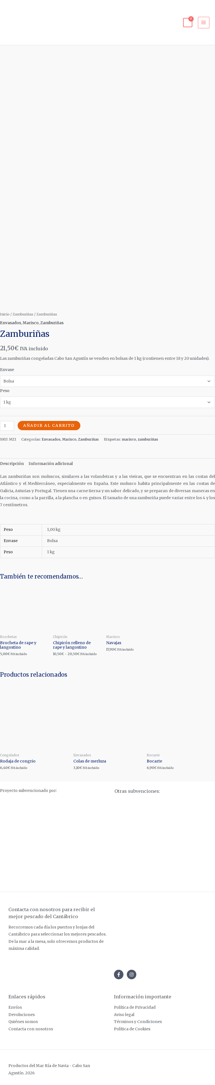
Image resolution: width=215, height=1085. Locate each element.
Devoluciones (21, 1014)
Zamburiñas (23, 314)
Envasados (10, 323)
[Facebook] (118, 974)
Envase (7, 369)
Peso (5, 390)
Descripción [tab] (12, 463)
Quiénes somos (23, 1021)
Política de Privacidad (135, 1007)
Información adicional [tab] (51, 463)
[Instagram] (131, 974)
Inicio (5, 314)
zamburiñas (148, 439)
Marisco (31, 323)
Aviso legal (124, 1014)
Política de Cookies (132, 1029)
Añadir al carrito (49, 425)
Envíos (15, 1007)
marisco (129, 439)
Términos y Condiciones (138, 1021)
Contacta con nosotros (30, 1029)
